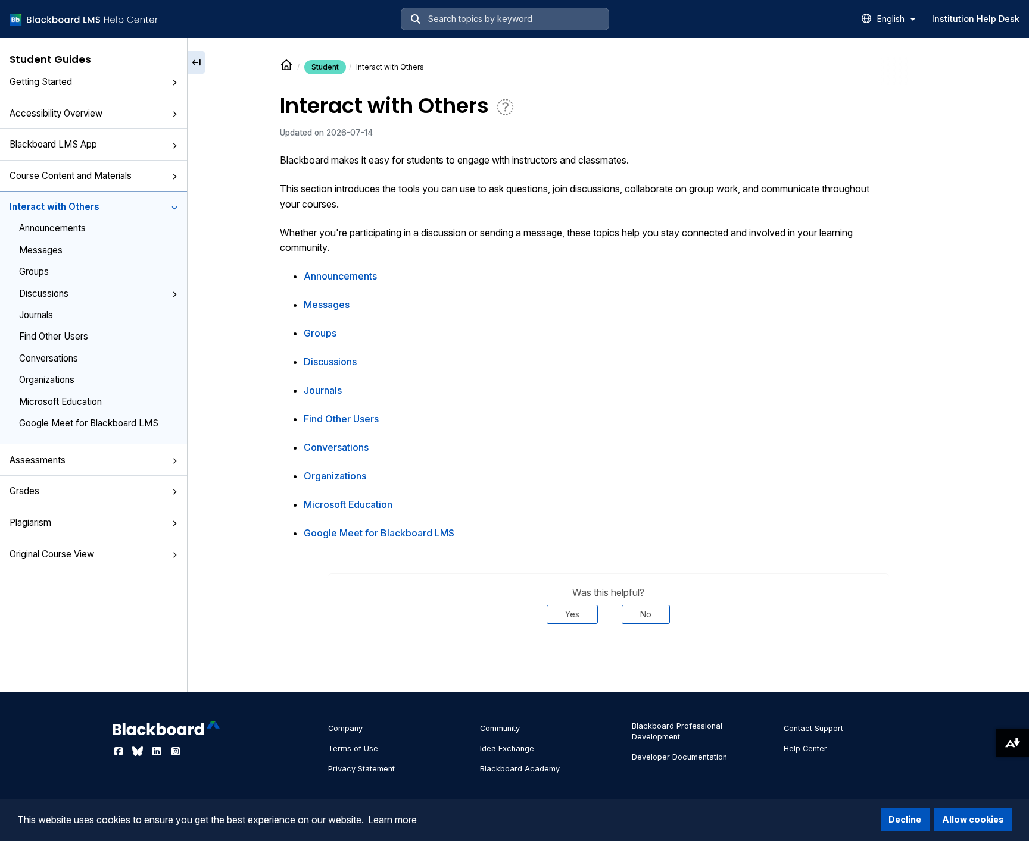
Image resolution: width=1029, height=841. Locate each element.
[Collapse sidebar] (196, 62)
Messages (41, 250)
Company (345, 728)
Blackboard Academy (520, 768)
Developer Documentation (679, 756)
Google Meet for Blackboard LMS (88, 423)
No (645, 614)
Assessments (38, 460)
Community (500, 728)
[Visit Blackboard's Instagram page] (176, 751)
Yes (572, 614)
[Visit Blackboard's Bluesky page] (139, 751)
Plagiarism (30, 522)
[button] (174, 83)
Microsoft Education (60, 401)
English (892, 19)
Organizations (46, 379)
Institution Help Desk (975, 19)
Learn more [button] (392, 820)
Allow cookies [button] (973, 819)
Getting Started (41, 81)
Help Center (805, 748)
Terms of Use (353, 748)
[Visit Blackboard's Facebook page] (120, 751)
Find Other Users (53, 336)
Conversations (48, 358)
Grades (24, 491)
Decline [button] (904, 819)
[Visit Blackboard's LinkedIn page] (158, 751)
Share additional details (608, 660)
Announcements (52, 228)
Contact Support (813, 728)
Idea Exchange (507, 748)
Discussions (43, 293)
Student (325, 66)
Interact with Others (54, 206)
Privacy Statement (361, 768)
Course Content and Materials (71, 175)
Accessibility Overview (56, 113)
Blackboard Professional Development (677, 731)
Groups (34, 271)
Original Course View (52, 554)
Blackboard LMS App (53, 144)
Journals (36, 315)
